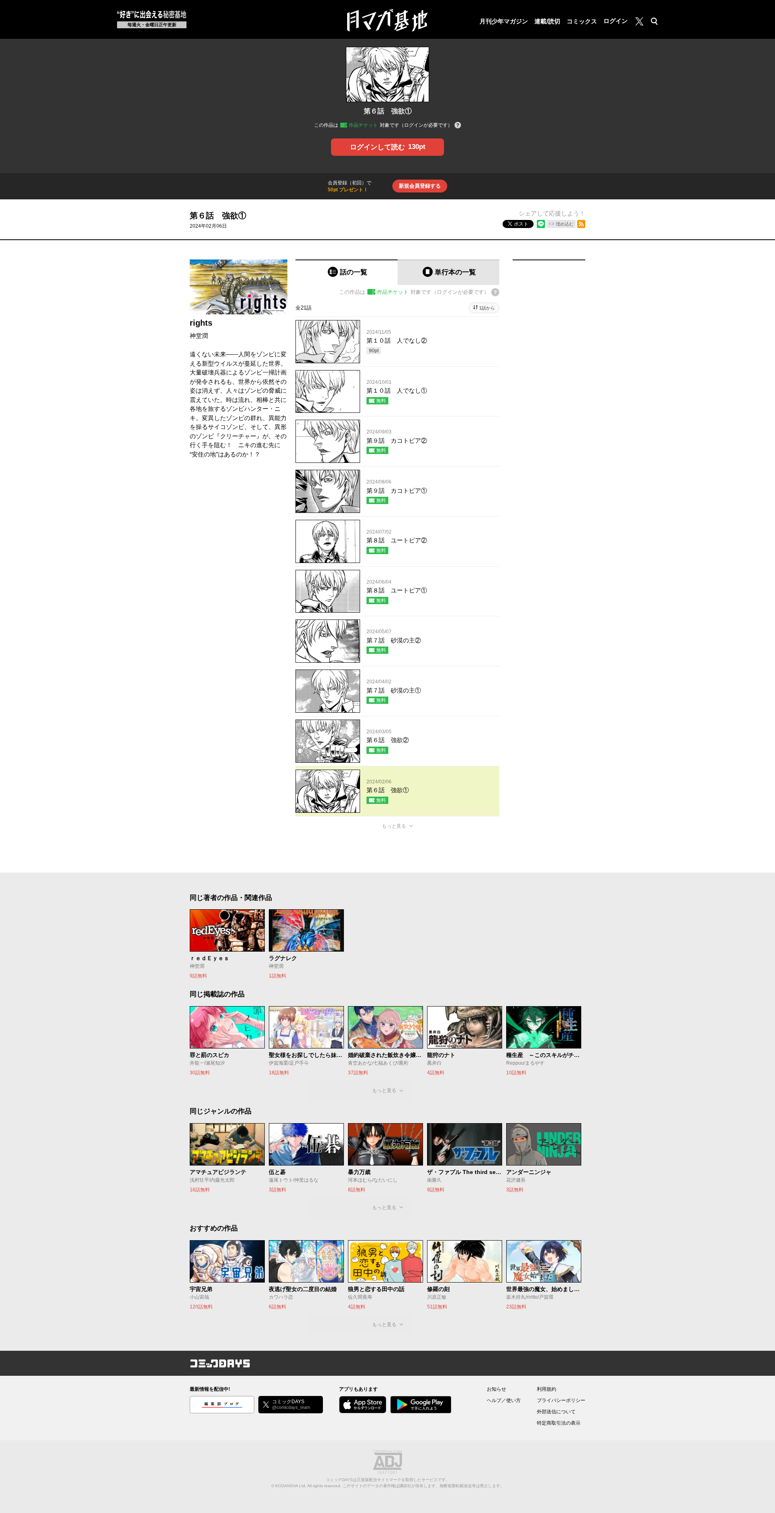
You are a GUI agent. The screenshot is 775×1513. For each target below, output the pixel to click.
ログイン (615, 20)
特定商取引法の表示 (558, 1423)
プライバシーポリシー (561, 1400)
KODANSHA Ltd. (290, 1486)
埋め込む (565, 224)
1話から (487, 308)
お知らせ (496, 1389)
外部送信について (556, 1412)
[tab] (346, 272)
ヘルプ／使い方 (504, 1400)
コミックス (582, 21)
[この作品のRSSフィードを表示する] (581, 224)
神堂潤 (199, 335)
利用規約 (546, 1389)
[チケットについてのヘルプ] (458, 126)
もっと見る (394, 826)
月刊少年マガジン (504, 21)
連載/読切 (547, 21)
